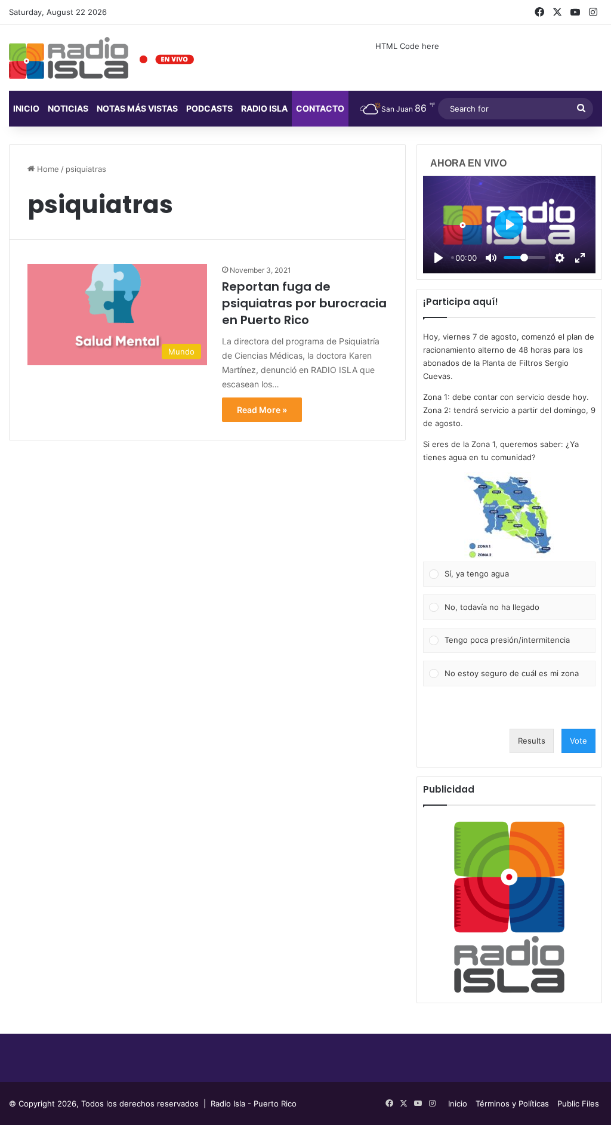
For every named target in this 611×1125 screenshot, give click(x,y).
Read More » (262, 410)
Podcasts (209, 108)
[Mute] (491, 257)
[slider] (524, 257)
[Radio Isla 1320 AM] (68, 58)
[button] (509, 517)
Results (531, 740)
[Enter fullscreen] (580, 257)
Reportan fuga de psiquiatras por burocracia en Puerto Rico (304, 303)
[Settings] (559, 257)
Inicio (26, 108)
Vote (578, 740)
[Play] (438, 257)
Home (47, 169)
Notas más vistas (137, 108)
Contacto (320, 108)
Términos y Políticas (512, 1103)
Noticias (68, 108)
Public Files (578, 1103)
